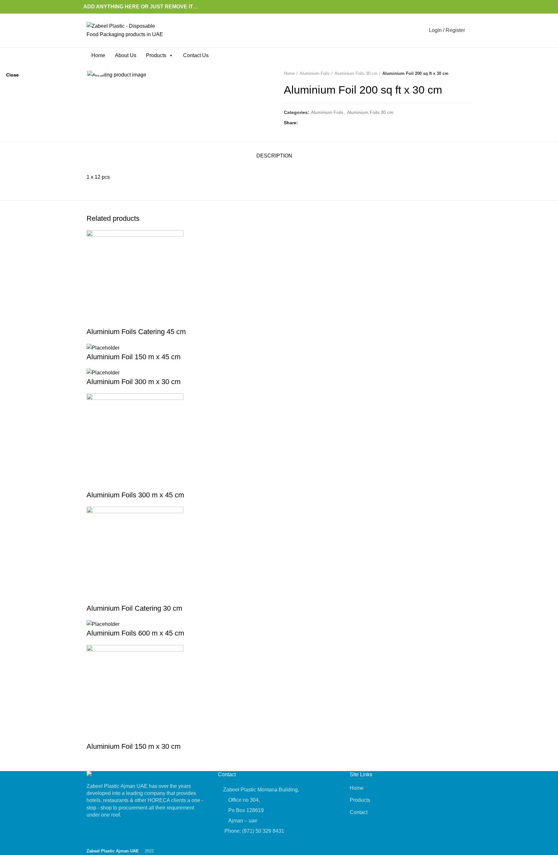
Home (98, 55)
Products (156, 55)
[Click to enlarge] (99, 67)
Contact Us (196, 55)
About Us (125, 55)
